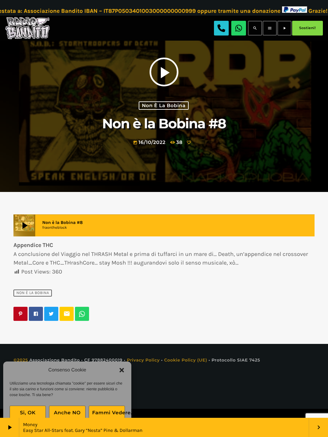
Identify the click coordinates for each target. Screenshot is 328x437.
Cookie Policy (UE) (185, 360)
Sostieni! (307, 28)
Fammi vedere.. (108, 412)
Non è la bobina (163, 105)
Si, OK (28, 412)
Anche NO (67, 412)
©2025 (20, 360)
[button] (122, 370)
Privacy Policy (143, 360)
